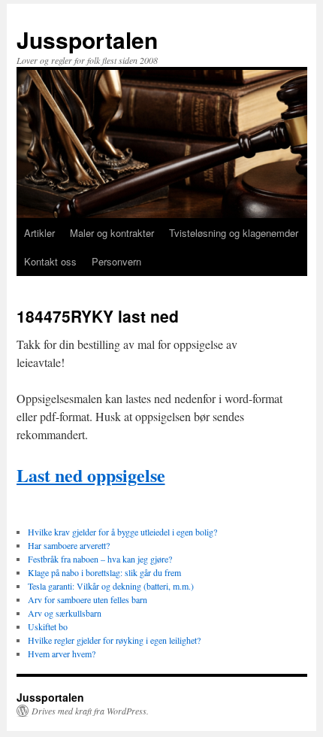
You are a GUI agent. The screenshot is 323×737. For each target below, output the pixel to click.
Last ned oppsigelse (91, 475)
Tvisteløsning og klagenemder (233, 233)
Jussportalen (87, 39)
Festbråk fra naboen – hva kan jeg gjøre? (100, 559)
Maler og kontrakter (112, 233)
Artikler (39, 233)
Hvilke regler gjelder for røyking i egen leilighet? (114, 640)
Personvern (116, 261)
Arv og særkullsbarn (64, 613)
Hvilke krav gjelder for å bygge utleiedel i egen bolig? (122, 532)
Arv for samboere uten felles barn (87, 599)
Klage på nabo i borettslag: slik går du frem (104, 572)
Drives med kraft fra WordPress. (90, 711)
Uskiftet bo (48, 626)
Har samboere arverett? (69, 545)
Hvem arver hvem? (61, 654)
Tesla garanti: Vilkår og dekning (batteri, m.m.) (111, 586)
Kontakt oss (50, 261)
